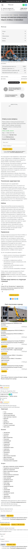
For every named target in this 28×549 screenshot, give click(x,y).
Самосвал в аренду (13, 377)
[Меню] (1, 1)
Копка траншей (7, 478)
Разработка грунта (8, 481)
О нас (5, 411)
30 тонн (12, 289)
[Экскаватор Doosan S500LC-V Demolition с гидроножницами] (14, 356)
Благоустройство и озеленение (11, 474)
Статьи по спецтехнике (9, 425)
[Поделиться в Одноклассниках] (13, 299)
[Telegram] (26, 5)
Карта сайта (6, 426)
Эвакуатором (7, 496)
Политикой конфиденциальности (16, 152)
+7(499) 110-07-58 (4, 394)
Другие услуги (7, 497)
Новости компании (8, 413)
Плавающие (7, 442)
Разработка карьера (8, 486)
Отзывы (5, 420)
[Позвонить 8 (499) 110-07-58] (26, 1)
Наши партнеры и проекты (10, 416)
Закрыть (3, 515)
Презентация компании (9, 415)
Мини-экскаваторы (8, 437)
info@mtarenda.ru (23, 9)
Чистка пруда (7, 484)
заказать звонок (13, 396)
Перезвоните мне (5, 524)
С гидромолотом (19, 286)
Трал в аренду (4, 377)
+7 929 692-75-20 (12, 134)
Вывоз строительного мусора (11, 471)
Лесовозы (6, 454)
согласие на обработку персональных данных (16, 151)
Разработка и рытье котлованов (11, 468)
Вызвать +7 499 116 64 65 (18, 524)
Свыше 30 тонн (4, 286)
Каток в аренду (12, 378)
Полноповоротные (5, 289)
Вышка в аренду (5, 378)
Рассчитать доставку (14, 82)
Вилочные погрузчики (9, 459)
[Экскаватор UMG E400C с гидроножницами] (12, 348)
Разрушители (7, 444)
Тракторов (6, 494)
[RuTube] (1, 400)
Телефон (2, 539)
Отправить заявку (7, 149)
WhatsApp (3, 276)
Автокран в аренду (22, 377)
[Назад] (2, 284)
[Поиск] (2, 5)
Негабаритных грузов (9, 492)
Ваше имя (2, 534)
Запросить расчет (14, 295)
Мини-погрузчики (8, 457)
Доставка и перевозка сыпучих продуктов (14, 466)
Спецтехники (7, 489)
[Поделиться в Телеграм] (17, 299)
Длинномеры (7, 450)
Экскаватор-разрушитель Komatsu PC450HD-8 (12, 342)
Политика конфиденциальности (18, 502)
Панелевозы (7, 452)
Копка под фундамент (9, 476)
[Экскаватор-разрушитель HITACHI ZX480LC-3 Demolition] (14, 332)
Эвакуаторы (7, 445)
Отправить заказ (11, 544)
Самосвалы (6, 449)
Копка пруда (6, 483)
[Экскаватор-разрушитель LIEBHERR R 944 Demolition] (14, 321)
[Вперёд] (2, 291)
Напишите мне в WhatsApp (8, 139)
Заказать (24, 82)
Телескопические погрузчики (10, 460)
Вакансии (6, 418)
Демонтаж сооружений (9, 469)
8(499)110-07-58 (5, 274)
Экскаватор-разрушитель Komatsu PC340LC (11, 367)
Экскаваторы (12, 286)
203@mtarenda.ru (10, 137)
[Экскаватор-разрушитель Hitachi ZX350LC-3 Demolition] (14, 53)
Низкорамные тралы (9, 447)
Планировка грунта (8, 479)
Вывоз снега (7, 473)
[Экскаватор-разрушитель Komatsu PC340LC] (12, 365)
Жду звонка (10, 515)
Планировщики (7, 440)
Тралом (5, 488)
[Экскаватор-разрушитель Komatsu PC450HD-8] (13, 341)
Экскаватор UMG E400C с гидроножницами (11, 349)
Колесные (6, 435)
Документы (6, 421)
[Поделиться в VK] (10, 299)
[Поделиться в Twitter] (15, 299)
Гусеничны (6, 434)
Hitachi (22, 288)
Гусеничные (4, 288)
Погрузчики (6, 439)
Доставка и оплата (8, 423)
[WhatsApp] (24, 5)
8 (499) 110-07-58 (24, 8)
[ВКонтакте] (3, 400)
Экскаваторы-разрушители (13, 288)
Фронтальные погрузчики (10, 455)
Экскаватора (7, 491)
